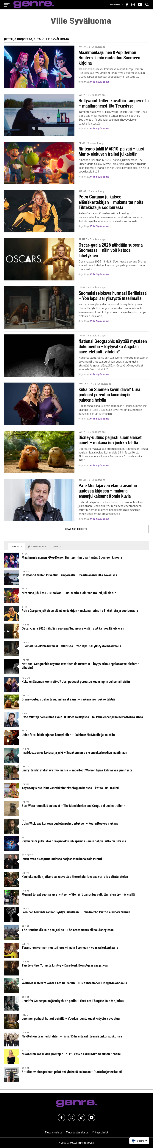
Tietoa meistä (53, 1132)
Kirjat (83, 46)
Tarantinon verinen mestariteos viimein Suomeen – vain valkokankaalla (70, 948)
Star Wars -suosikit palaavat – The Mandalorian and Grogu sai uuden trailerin (73, 806)
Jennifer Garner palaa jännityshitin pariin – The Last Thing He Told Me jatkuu (73, 1001)
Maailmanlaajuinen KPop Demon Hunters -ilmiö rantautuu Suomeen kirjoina (109, 58)
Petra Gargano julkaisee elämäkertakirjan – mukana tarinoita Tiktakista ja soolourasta (111, 202)
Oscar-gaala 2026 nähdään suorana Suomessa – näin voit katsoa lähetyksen (111, 250)
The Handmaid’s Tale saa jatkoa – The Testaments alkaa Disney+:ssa (67, 930)
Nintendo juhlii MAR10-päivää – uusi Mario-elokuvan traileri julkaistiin (111, 151)
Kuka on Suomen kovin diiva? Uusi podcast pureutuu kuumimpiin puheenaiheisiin (109, 395)
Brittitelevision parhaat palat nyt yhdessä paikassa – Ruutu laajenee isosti (72, 1072)
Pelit (82, 143)
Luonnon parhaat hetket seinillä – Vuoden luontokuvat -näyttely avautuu (70, 1018)
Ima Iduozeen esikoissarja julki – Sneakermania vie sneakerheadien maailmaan (74, 752)
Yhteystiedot (100, 1132)
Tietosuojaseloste (77, 1132)
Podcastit (86, 383)
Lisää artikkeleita (76, 529)
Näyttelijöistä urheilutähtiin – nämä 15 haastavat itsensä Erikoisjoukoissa (72, 1036)
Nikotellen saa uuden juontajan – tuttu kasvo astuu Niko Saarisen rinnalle (71, 1054)
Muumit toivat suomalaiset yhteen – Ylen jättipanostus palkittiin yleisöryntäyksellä (78, 894)
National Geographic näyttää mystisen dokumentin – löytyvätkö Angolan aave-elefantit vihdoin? (113, 346)
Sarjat (83, 239)
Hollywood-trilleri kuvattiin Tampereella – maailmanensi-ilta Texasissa (114, 103)
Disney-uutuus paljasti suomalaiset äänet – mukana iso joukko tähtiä (110, 440)
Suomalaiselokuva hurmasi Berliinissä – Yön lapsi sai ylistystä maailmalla (113, 296)
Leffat (83, 95)
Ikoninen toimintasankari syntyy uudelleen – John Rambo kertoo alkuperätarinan (76, 912)
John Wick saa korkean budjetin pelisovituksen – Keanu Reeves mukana (70, 823)
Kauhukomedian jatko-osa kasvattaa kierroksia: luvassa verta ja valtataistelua (75, 877)
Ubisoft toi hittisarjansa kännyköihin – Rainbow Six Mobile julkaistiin (68, 735)
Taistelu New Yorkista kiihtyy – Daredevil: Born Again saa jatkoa (64, 965)
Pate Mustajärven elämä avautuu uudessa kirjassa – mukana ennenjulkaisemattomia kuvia (108, 491)
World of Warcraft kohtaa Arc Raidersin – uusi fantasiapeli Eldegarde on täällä (74, 983)
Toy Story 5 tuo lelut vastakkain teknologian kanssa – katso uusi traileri (70, 788)
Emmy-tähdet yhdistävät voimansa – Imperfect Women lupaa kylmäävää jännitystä (77, 770)
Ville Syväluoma (99, 82)
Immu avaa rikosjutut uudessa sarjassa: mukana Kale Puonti (62, 859)
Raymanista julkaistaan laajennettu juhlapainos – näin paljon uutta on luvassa (74, 841)
